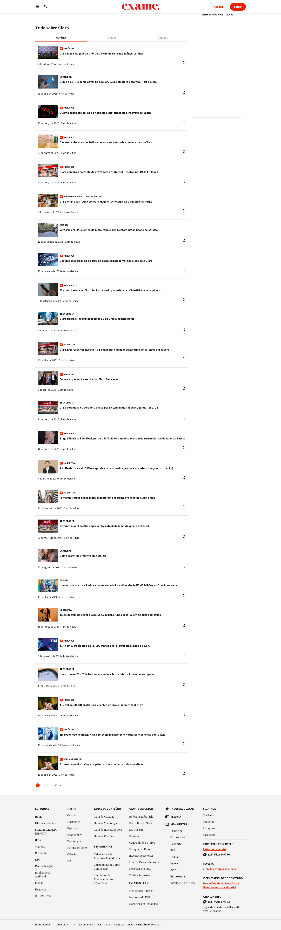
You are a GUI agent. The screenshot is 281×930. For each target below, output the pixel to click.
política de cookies (84, 924)
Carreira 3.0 (177, 837)
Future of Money (77, 847)
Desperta (176, 844)
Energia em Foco (139, 849)
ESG (37, 859)
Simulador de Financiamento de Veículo (103, 879)
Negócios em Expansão (143, 903)
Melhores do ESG (139, 897)
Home (38, 816)
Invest (39, 883)
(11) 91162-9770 (219, 854)
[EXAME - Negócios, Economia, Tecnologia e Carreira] (140, 7)
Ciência (71, 854)
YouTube (208, 815)
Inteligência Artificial (42, 874)
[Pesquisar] (45, 7)
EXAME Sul (136, 829)
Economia (41, 853)
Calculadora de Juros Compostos (107, 866)
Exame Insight (44, 866)
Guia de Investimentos (108, 829)
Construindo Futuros (142, 842)
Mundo (71, 808)
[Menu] (37, 7)
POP (69, 860)
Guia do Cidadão (104, 816)
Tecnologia (74, 841)
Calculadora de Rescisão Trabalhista (107, 856)
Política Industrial (140, 875)
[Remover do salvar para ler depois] (184, 63)
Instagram (209, 828)
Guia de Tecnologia (106, 823)
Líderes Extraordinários (144, 862)
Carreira (40, 846)
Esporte (72, 828)
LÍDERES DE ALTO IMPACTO (46, 831)
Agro (173, 870)
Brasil (38, 840)
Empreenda (177, 876)
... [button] (51, 785)
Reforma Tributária (141, 816)
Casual (71, 815)
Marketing (73, 821)
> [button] (60, 785)
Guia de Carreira (104, 836)
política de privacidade (110, 924)
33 (56, 785)
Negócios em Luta (140, 868)
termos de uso (62, 924)
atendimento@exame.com (219, 869)
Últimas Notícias (45, 823)
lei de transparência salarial (144, 924)
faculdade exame (182, 808)
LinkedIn (208, 821)
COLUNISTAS (43, 896)
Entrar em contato (214, 849)
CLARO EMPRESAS (92, 196)
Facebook (209, 834)
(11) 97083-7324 (219, 901)
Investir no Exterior (141, 855)
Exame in (176, 831)
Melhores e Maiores (141, 890)
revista (175, 816)
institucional (43, 924)
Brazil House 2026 (140, 823)
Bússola (134, 836)
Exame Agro (74, 834)
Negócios (40, 889)
